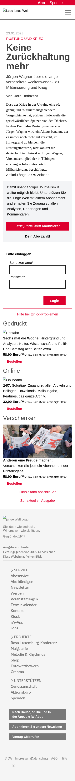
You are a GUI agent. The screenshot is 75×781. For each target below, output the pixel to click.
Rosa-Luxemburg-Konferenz (34, 642)
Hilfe (64, 758)
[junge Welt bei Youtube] (26, 768)
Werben (17, 593)
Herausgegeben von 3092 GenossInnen (29, 552)
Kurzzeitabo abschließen (38, 492)
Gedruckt (15, 323)
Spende (56, 3)
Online (11, 370)
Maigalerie (19, 648)
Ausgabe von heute (15, 547)
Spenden (18, 698)
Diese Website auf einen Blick (22, 556)
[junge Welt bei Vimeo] (33, 768)
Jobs (14, 628)
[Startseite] (15, 13)
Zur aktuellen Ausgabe (37, 500)
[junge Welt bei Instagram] (19, 768)
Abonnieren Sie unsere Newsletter (37, 726)
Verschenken (20, 418)
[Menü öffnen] (68, 12)
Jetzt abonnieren (38, 226)
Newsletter (20, 587)
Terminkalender (24, 604)
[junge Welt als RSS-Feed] (40, 768)
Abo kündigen (22, 581)
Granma (17, 671)
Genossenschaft (24, 686)
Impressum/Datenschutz (31, 758)
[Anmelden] (68, 3)
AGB (54, 758)
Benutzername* (21, 263)
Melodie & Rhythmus (28, 654)
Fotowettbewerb (25, 666)
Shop (15, 660)
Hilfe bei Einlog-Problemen (37, 314)
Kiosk (15, 616)
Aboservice (20, 575)
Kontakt (17, 610)
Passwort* (17, 277)
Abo (41, 3)
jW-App (17, 622)
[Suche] (59, 12)
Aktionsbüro (21, 692)
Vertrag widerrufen (25, 736)
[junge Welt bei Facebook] (7, 768)
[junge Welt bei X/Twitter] (13, 768)
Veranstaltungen (24, 599)
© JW (8, 758)
